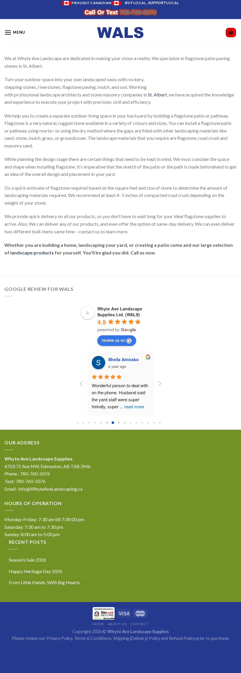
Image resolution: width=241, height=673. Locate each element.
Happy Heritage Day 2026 (35, 571)
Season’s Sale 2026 (27, 559)
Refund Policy (182, 638)
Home (98, 624)
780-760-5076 (138, 12)
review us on (113, 340)
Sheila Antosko (119, 359)
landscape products (32, 252)
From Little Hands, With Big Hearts (44, 582)
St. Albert (157, 94)
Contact (139, 624)
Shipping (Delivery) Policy (136, 638)
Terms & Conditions (92, 638)
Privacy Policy (59, 638)
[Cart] (231, 32)
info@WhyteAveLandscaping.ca (51, 489)
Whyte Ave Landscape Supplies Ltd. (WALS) (119, 311)
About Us (117, 624)
